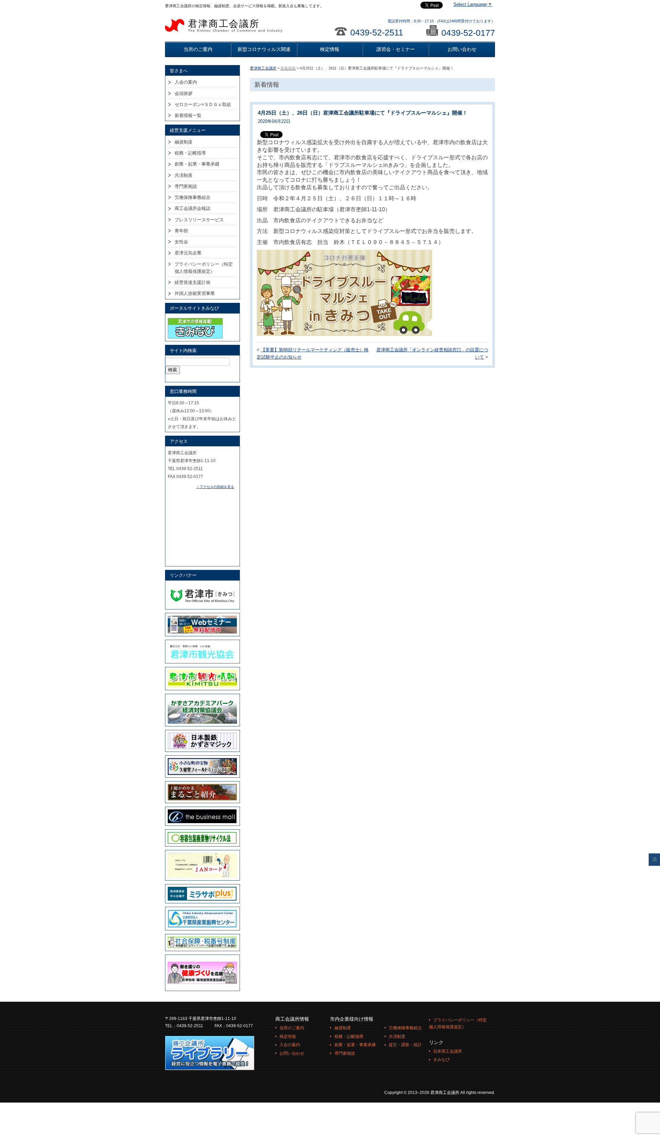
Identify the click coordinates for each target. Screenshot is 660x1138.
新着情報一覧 (188, 115)
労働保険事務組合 (192, 197)
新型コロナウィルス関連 (264, 49)
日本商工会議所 (447, 1051)
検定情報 (329, 49)
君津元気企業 (188, 252)
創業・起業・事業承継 (197, 164)
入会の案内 (186, 82)
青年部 (181, 230)
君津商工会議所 (235, 25)
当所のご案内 (198, 49)
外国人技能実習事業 (195, 293)
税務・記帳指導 (190, 153)
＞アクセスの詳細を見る (215, 487)
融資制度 (183, 142)
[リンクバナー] (202, 586)
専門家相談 (186, 186)
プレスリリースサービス (199, 219)
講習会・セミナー (395, 49)
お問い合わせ (462, 49)
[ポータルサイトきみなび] (195, 319)
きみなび (441, 1059)
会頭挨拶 (183, 93)
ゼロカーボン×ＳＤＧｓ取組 (203, 104)
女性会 (181, 241)
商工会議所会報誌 (192, 208)
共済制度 (183, 175)
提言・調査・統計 (405, 1044)
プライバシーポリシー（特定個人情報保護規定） (204, 268)
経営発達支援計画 (192, 282)
